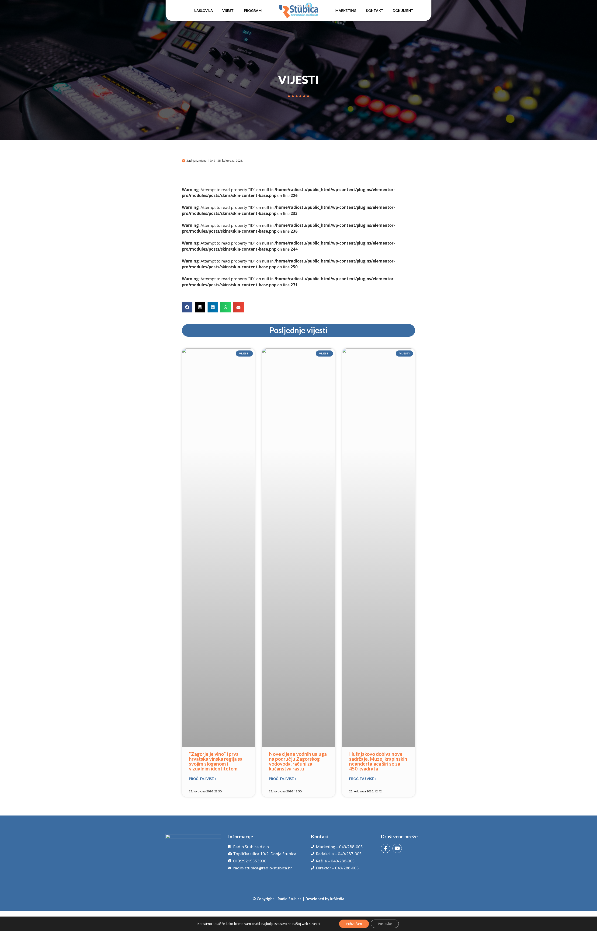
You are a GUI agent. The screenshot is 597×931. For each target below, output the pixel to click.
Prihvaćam (354, 923)
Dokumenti (403, 10)
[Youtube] (397, 848)
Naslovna (203, 10)
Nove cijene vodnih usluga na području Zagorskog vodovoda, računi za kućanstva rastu (298, 761)
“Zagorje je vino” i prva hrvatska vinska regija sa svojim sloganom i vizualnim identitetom (216, 761)
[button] (187, 307)
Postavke (385, 923)
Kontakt (374, 10)
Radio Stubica (290, 898)
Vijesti (228, 10)
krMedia (337, 898)
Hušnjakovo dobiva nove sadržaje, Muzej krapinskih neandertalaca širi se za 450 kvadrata (378, 761)
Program (253, 10)
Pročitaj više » (202, 779)
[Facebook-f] (385, 848)
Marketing (346, 10)
